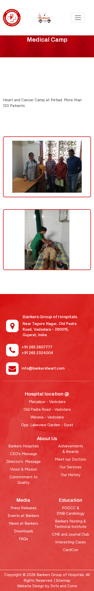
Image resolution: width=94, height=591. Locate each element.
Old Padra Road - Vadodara (47, 409)
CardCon (70, 550)
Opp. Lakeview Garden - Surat (47, 425)
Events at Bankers (23, 515)
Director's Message (23, 461)
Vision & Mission (23, 469)
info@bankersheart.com (43, 368)
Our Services (70, 467)
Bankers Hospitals (23, 446)
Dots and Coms (63, 586)
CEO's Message (23, 454)
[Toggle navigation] (78, 18)
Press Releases (24, 508)
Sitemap (63, 580)
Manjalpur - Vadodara (47, 401)
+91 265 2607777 (37, 347)
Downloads (23, 531)
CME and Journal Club (70, 534)
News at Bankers (23, 523)
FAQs (23, 539)
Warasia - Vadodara (47, 417)
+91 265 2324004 (37, 353)
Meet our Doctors (70, 459)
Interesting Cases (70, 542)
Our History (70, 475)
